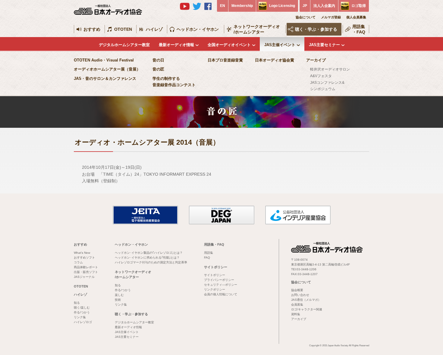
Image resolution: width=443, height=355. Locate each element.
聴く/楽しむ (82, 307)
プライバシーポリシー (219, 279)
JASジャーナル (84, 276)
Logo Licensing (282, 6)
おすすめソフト (84, 257)
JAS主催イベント (279, 44)
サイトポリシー (215, 267)
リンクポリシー (214, 289)
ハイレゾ (154, 29)
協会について (306, 17)
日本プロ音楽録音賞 (225, 60)
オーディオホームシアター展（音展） (107, 69)
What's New (82, 252)
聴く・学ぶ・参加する (316, 29)
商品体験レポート (86, 267)
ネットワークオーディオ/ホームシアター (257, 29)
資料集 (295, 314)
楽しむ (119, 295)
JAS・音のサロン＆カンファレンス (105, 78)
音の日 (158, 60)
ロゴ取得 (358, 6)
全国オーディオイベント (229, 44)
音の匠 (158, 69)
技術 (118, 299)
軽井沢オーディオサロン (330, 69)
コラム (78, 262)
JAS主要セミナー (324, 44)
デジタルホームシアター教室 (124, 44)
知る (77, 302)
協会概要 (297, 290)
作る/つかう (82, 312)
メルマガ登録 (331, 17)
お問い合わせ (300, 295)
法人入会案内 (324, 6)
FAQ (207, 257)
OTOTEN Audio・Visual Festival (104, 60)
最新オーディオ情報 (176, 44)
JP (305, 6)
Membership (242, 6)
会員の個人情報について (220, 294)
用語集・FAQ (358, 29)
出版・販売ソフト (86, 272)
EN (222, 6)
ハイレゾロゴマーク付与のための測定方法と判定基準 (151, 262)
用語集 (208, 252)
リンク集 (80, 317)
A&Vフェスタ (321, 76)
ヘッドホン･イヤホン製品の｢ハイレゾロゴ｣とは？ (149, 252)
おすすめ (91, 29)
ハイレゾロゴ (83, 322)
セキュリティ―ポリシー (220, 284)
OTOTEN (123, 29)
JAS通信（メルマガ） (306, 299)
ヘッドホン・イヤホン (198, 29)
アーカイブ (316, 60)
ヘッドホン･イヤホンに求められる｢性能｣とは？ (147, 257)
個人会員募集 (356, 17)
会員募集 (297, 304)
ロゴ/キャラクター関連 (306, 309)
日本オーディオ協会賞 (274, 60)
